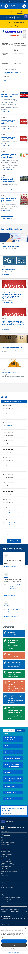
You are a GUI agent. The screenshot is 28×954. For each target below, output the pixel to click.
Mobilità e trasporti (5, 868)
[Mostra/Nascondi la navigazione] (2, 6)
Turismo (3, 873)
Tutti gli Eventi (14, 541)
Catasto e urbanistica (6, 860)
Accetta (14, 941)
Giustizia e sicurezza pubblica (8, 865)
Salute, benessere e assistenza (8, 870)
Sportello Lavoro (7, 425)
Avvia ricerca (20, 730)
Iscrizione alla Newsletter (7, 887)
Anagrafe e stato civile (6, 854)
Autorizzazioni (4, 858)
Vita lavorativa (4, 875)
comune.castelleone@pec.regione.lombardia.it (14, 918)
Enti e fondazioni (5, 839)
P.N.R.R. (6, 606)
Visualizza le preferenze (14, 949)
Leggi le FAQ (4, 923)
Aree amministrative (6, 835)
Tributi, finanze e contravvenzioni (9, 871)
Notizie (2, 882)
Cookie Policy (10, 952)
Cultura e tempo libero (6, 861)
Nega (14, 945)
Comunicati (3, 884)
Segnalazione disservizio (7, 924)
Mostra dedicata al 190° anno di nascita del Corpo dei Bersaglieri (12, 512)
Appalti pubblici (4, 856)
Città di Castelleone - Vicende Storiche (10, 897)
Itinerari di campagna (6, 899)
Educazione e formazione (7, 863)
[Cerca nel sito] (24, 6)
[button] (26, 16)
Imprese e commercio (6, 866)
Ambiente (3, 853)
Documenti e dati (5, 844)
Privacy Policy (16, 952)
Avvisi (2, 885)
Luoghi (2, 894)
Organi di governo (5, 834)
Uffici (2, 837)
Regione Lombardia (6, 1)
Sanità (6, 577)
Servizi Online (8, 558)
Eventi (2, 896)
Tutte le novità (6, 218)
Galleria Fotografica (5, 901)
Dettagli (20, 12)
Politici (2, 841)
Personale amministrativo (7, 842)
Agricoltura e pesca (5, 851)
